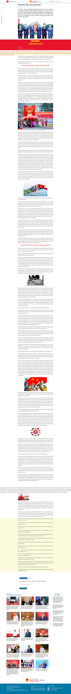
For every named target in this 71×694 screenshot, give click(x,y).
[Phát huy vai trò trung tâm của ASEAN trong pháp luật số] (42, 664)
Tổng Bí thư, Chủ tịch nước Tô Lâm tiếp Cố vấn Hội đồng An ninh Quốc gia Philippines (27, 607)
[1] (50, 59)
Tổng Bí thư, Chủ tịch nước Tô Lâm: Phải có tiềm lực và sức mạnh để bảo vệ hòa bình (27, 654)
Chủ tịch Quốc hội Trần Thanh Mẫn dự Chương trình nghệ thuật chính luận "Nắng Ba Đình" (13, 608)
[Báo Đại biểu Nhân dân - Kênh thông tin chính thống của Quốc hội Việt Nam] (35, 1)
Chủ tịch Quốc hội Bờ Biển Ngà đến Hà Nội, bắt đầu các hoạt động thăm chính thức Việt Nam (42, 607)
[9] (46, 445)
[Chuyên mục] (8, 1)
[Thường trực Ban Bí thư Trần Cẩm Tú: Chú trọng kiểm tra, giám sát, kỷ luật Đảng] (13, 633)
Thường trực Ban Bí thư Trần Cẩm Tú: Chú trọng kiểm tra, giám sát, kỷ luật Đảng (12, 639)
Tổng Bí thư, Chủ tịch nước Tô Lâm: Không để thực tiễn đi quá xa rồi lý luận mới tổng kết (13, 622)
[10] (48, 451)
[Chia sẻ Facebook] (2, 17)
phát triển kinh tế (23, 581)
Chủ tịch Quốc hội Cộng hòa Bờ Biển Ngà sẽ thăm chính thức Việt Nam (27, 639)
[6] (27, 349)
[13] (42, 505)
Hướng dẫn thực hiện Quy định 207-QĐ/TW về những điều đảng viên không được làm (58, 606)
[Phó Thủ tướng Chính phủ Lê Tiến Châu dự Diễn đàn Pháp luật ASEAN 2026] (27, 664)
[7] (33, 399)
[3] (34, 297)
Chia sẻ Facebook (24, 578)
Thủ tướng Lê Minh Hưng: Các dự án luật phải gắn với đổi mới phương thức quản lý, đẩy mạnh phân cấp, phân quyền (42, 655)
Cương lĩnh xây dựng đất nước (41, 581)
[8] (39, 407)
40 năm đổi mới (34, 581)
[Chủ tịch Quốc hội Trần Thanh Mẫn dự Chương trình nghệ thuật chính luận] (13, 600)
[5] (27, 305)
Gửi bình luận (23, 588)
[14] (22, 509)
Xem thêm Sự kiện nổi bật (14, 595)
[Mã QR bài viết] (2, 23)
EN (63, 1)
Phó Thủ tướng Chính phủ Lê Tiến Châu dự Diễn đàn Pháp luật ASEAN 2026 (27, 670)
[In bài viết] (2, 21)
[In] (29, 578)
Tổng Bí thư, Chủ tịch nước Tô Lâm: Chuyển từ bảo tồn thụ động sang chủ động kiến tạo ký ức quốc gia (42, 640)
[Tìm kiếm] (61, 1)
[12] (38, 480)
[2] (40, 242)
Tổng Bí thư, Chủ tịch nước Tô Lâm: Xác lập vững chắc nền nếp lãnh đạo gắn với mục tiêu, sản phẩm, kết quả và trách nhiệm (27, 624)
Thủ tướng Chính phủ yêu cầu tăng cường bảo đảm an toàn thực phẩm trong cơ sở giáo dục (58, 612)
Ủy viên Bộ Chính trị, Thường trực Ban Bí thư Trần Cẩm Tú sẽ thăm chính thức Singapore (42, 622)
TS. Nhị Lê (28, 581)
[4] (33, 303)
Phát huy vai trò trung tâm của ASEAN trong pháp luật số (42, 670)
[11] (33, 477)
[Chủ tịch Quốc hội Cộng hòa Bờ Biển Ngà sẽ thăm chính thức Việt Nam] (27, 633)
